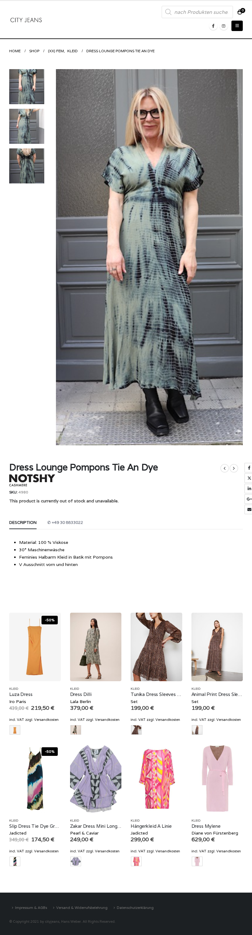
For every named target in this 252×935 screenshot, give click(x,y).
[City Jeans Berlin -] (26, 19)
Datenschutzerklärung (135, 907)
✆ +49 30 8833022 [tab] (65, 522)
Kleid (13, 689)
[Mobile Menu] (237, 26)
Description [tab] (23, 522)
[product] (96, 647)
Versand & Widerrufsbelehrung (82, 907)
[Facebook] (213, 26)
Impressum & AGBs (31, 907)
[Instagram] (223, 26)
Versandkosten (46, 719)
